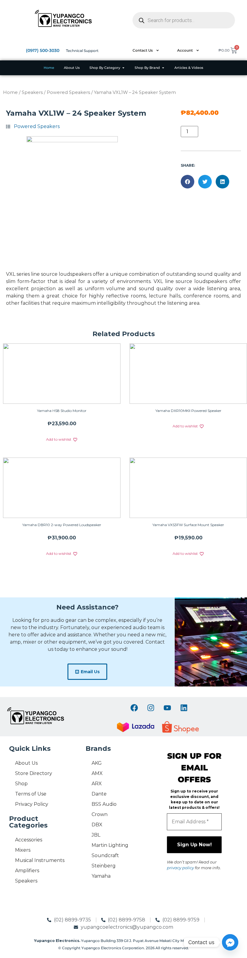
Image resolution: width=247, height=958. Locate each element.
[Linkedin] (183, 707)
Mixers (22, 850)
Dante (99, 794)
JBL (96, 835)
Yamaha (101, 876)
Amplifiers (27, 870)
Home (10, 92)
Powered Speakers (68, 92)
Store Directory (33, 773)
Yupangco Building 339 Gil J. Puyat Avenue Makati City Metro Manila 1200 (123, 940)
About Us (26, 763)
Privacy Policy (31, 804)
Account (185, 50)
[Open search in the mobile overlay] (184, 20)
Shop (21, 783)
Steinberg (104, 866)
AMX (97, 773)
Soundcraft (105, 855)
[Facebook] (134, 707)
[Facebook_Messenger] (230, 942)
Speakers (32, 92)
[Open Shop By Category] (123, 68)
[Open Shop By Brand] (163, 68)
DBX (97, 825)
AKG (97, 763)
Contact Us (143, 50)
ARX (97, 783)
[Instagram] (150, 707)
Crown (100, 814)
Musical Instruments (39, 860)
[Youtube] (167, 707)
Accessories (28, 840)
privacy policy (180, 867)
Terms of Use (30, 794)
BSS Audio (104, 804)
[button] (187, 181)
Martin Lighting (110, 845)
